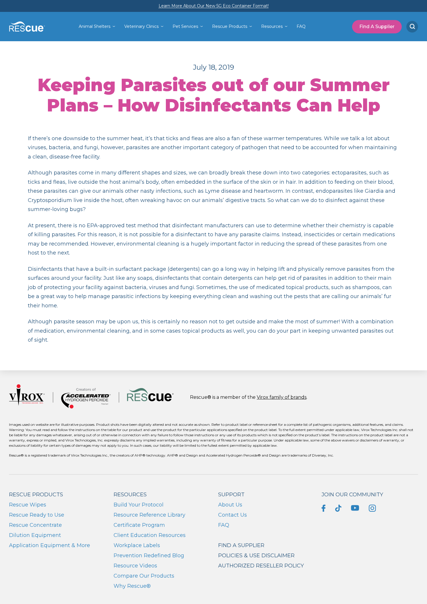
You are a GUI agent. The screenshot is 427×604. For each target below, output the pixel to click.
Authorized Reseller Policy (261, 565)
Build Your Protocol (139, 505)
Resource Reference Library (149, 515)
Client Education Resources (150, 535)
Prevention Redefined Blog (149, 555)
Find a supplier (241, 545)
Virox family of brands (281, 397)
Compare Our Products (144, 576)
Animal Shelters (94, 26)
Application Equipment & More (49, 545)
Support (231, 494)
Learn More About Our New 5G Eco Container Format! (214, 5)
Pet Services (185, 26)
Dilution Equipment (35, 535)
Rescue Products (229, 26)
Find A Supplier (376, 26)
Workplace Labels (137, 545)
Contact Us (232, 515)
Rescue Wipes (27, 505)
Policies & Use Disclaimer (256, 555)
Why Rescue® (132, 586)
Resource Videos (135, 565)
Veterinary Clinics (141, 26)
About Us (230, 505)
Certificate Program (139, 525)
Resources (272, 26)
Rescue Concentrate (35, 525)
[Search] (412, 27)
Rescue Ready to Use (36, 515)
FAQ (301, 26)
